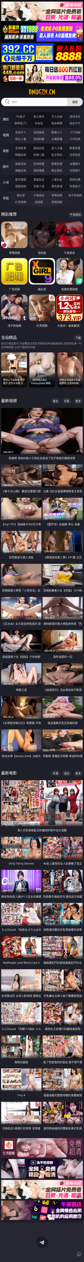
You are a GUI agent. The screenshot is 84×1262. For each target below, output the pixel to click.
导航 (6, 198)
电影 (6, 151)
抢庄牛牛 (75, 123)
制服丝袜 (20, 155)
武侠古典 (75, 179)
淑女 (67, 773)
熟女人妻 (20, 139)
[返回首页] (79, 1254)
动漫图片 (75, 164)
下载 (78, 338)
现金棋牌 (56, 123)
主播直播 (56, 139)
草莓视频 (56, 195)
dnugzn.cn (42, 92)
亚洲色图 (38, 164)
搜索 (75, 102)
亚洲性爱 (20, 148)
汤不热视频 (75, 195)
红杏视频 (20, 202)
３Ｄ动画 (75, 132)
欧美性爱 (75, 148)
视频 (6, 135)
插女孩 (21, 195)
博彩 (6, 119)
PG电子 (20, 116)
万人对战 (56, 116)
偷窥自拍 (20, 164)
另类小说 (38, 186)
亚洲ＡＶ (20, 132)
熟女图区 (56, 170)
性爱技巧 (75, 186)
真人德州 (38, 116)
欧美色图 (56, 164)
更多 (78, 401)
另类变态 (75, 155)
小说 (6, 182)
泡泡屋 (39, 202)
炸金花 (39, 123)
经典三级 (38, 155)
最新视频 (9, 400)
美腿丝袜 (20, 170)
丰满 (55, 773)
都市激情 (20, 179)
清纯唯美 (38, 170)
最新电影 (9, 773)
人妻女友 (56, 179)
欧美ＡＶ (56, 132)
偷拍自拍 (38, 148)
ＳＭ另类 (75, 139)
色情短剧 (56, 202)
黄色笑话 (56, 186)
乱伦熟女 (56, 155)
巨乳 (67, 401)
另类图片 (75, 170)
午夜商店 (38, 195)
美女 (55, 401)
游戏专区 (75, 116)
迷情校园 (20, 186)
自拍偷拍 (38, 132)
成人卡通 (56, 148)
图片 (6, 166)
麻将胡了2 (20, 123)
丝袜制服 (38, 139)
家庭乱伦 (38, 179)
